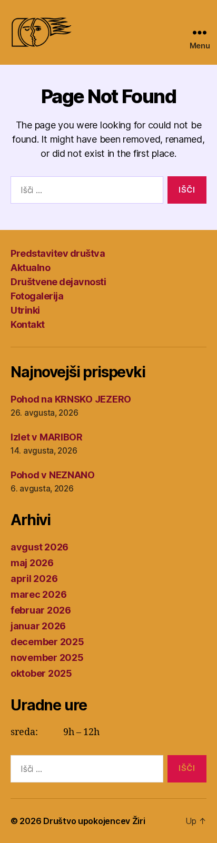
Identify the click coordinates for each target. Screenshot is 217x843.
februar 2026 (41, 610)
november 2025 (47, 657)
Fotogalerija (37, 296)
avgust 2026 (39, 547)
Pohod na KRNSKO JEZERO (71, 399)
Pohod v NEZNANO (53, 474)
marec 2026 (38, 594)
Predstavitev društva (58, 253)
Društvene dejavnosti (58, 281)
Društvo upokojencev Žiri (94, 821)
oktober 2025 (41, 673)
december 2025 (47, 641)
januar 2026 (38, 625)
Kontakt (28, 324)
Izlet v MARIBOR (47, 437)
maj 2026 (32, 562)
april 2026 (34, 578)
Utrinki (25, 310)
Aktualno (30, 267)
